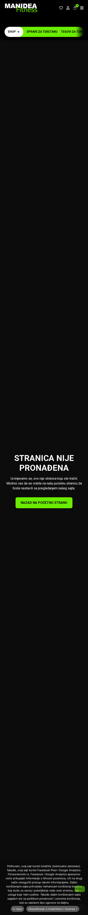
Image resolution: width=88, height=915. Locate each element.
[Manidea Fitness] (21, 8)
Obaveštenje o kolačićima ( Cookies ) (52, 909)
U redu (17, 909)
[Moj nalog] (68, 8)
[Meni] (82, 8)
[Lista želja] (61, 8)
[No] (80, 889)
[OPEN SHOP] (18, 32)
